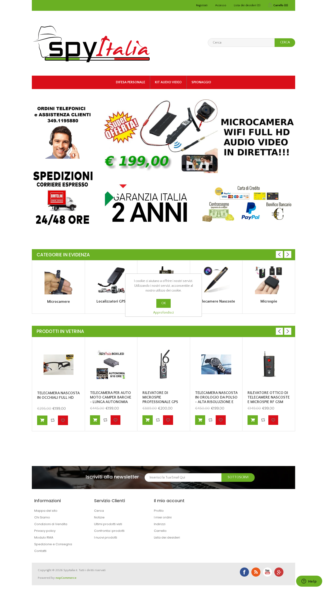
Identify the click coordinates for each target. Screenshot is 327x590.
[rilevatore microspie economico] (269, 364)
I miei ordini (163, 517)
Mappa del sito (45, 510)
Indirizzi (159, 524)
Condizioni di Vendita (50, 524)
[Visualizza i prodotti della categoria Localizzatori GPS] (111, 280)
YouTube (267, 572)
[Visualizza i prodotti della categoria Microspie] (269, 280)
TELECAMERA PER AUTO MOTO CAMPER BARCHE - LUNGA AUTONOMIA (110, 397)
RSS (255, 572)
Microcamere (58, 301)
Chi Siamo (42, 517)
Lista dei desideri (167, 537)
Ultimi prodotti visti (108, 524)
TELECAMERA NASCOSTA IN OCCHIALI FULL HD (58, 395)
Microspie (268, 301)
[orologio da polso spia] (216, 364)
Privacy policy (45, 530)
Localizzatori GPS (111, 301)
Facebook (244, 572)
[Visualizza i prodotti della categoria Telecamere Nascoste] (216, 280)
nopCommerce (66, 577)
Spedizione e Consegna (53, 544)
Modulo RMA (43, 537)
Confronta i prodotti (109, 530)
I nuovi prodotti (105, 537)
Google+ (278, 572)
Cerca (99, 510)
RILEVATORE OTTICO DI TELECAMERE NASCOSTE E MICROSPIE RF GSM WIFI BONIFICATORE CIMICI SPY (269, 402)
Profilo (159, 510)
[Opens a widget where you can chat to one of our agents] (309, 582)
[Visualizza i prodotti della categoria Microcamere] (58, 280)
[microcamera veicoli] (111, 364)
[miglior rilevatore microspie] (163, 364)
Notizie (99, 517)
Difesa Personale (130, 82)
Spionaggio (201, 82)
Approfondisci (163, 313)
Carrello (160, 530)
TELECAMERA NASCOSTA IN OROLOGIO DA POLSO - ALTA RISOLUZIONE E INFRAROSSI (216, 400)
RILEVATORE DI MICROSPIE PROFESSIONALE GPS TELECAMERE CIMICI (160, 400)
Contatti (40, 551)
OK (163, 303)
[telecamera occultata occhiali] (58, 364)
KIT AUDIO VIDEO (168, 82)
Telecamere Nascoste (216, 301)
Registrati (202, 5)
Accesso (220, 5)
